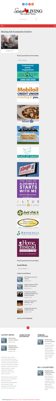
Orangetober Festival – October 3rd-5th (31, 309)
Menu (2, 26)
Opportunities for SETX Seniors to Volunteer (31, 285)
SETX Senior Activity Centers (30, 277)
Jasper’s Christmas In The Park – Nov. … (30, 301)
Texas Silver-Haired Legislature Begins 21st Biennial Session (31, 293)
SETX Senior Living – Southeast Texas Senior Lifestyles (25, 399)
